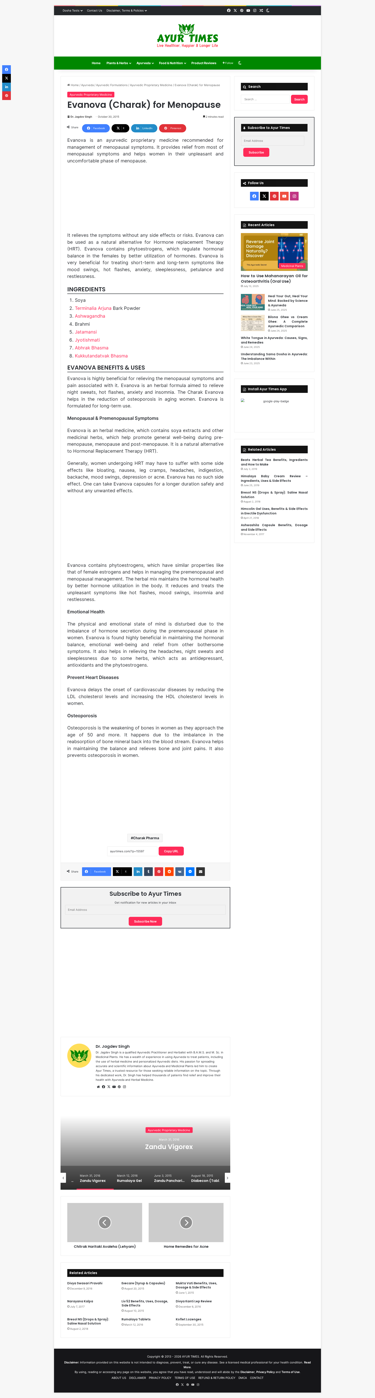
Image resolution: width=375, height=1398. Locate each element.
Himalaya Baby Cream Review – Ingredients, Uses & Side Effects (274, 478)
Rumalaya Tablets (136, 1319)
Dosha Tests (71, 10)
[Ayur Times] (187, 36)
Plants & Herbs (117, 63)
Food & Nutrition (171, 63)
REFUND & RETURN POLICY (216, 1378)
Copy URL (171, 851)
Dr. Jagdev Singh (81, 116)
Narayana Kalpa (80, 1301)
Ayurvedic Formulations (112, 85)
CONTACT (256, 1378)
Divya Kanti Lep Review (194, 1301)
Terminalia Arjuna (93, 308)
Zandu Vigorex (145, 1146)
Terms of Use (290, 1372)
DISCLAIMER (137, 1378)
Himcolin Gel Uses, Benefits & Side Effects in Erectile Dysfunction (274, 511)
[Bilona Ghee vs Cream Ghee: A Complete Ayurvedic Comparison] (253, 323)
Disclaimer (247, 1372)
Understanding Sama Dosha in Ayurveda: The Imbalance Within (274, 356)
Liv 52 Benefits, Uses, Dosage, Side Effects (145, 1303)
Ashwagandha (90, 316)
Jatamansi (86, 332)
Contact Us (94, 10)
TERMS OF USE (184, 1378)
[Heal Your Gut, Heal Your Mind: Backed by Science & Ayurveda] (253, 302)
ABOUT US (119, 1378)
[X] (108, 1086)
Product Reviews (203, 63)
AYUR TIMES (190, 1356)
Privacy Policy (265, 1372)
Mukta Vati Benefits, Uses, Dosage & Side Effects (196, 1285)
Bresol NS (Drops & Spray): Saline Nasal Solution (88, 1321)
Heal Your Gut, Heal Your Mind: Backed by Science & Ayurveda (288, 300)
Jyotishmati (87, 340)
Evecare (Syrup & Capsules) (143, 1283)
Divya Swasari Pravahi (84, 1283)
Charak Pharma (146, 838)
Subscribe (256, 152)
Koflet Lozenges (188, 1319)
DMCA (242, 1378)
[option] (145, 1146)
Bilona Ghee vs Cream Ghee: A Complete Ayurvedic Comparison (288, 321)
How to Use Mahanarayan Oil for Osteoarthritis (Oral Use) (274, 278)
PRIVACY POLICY (160, 1378)
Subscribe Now (145, 921)
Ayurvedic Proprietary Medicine (151, 85)
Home (96, 63)
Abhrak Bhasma (92, 347)
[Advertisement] (145, 200)
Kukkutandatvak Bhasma (101, 356)
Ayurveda (144, 63)
